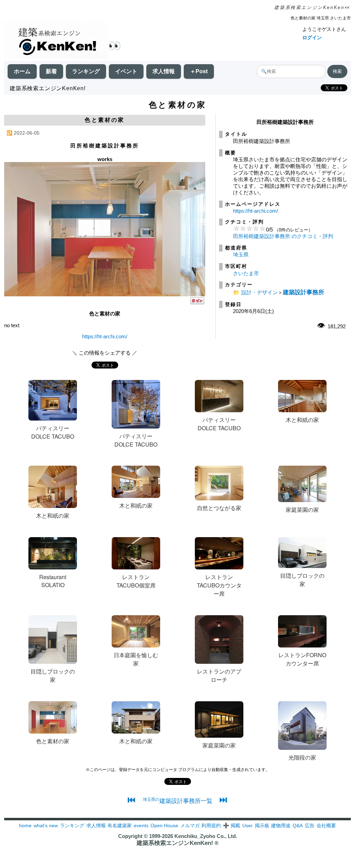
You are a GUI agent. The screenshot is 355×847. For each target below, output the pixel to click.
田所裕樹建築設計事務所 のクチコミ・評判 (283, 236)
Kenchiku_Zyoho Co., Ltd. (205, 836)
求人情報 (164, 71)
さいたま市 (246, 273)
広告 (309, 825)
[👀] (56, 40)
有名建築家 (119, 825)
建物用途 (281, 825)
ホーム (22, 71)
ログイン (312, 37)
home (25, 825)
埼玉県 (241, 254)
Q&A (298, 825)
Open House (164, 825)
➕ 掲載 (231, 825)
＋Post (199, 71)
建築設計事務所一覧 (178, 801)
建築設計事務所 (303, 292)
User (247, 825)
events (141, 825)
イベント (126, 71)
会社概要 (326, 825)
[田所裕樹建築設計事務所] (104, 294)
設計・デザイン (259, 292)
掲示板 (262, 825)
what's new (46, 825)
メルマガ (190, 825)
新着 (51, 71)
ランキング (86, 71)
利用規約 (211, 825)
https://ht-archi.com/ (104, 336)
